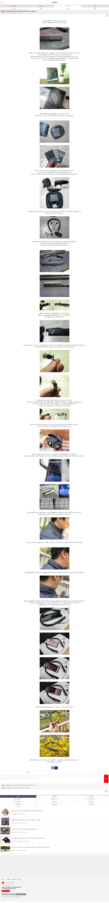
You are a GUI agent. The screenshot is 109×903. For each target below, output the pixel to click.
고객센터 (14, 879)
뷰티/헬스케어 (54, 804)
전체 (18, 796)
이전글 (15, 787)
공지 (68, 8)
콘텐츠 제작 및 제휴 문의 (21, 894)
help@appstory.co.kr (9, 884)
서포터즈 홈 (13, 6)
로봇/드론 (54, 801)
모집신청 (41, 6)
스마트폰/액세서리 (91, 799)
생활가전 (18, 804)
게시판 (68, 6)
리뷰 (14, 8)
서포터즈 (54, 2)
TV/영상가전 (91, 801)
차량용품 (91, 796)
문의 (41, 8)
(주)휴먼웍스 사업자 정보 (10, 882)
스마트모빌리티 (18, 801)
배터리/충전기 (18, 799)
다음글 (18, 785)
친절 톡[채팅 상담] (5, 890)
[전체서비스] (1, 2)
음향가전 (54, 796)
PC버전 (19, 879)
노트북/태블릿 (91, 804)
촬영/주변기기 (54, 799)
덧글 (27, 772)
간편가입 (8, 879)
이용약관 (13, 894)
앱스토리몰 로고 (3, 883)
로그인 (3, 879)
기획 (18, 806)
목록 (107, 15)
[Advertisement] (45, 866)
